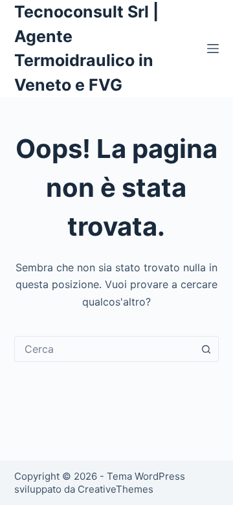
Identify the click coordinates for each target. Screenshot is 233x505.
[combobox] (104, 349)
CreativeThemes (115, 489)
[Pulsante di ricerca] (206, 349)
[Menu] (213, 48)
